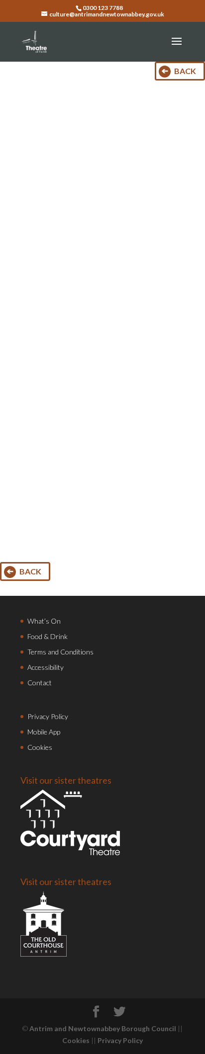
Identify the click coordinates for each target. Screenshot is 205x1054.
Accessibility (45, 667)
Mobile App (43, 732)
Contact (39, 682)
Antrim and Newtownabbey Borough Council (102, 1028)
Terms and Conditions (60, 652)
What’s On (44, 621)
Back (185, 71)
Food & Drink (47, 636)
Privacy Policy (47, 716)
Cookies (39, 747)
